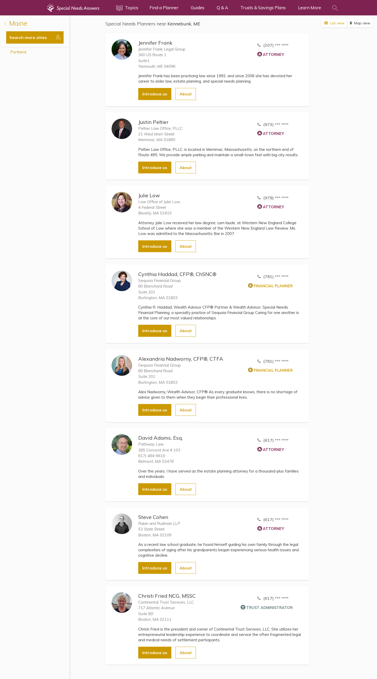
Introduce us (154, 93)
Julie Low (149, 195)
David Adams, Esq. (160, 438)
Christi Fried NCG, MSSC (167, 596)
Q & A (222, 7)
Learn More (309, 7)
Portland (18, 51)
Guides (197, 7)
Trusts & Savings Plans (263, 7)
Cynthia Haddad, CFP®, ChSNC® (177, 274)
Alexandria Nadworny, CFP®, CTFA (180, 359)
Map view (361, 23)
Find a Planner (164, 7)
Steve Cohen (153, 517)
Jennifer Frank (155, 43)
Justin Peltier (153, 122)
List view (336, 23)
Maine (17, 23)
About (186, 93)
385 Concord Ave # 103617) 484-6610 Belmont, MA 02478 (159, 456)
